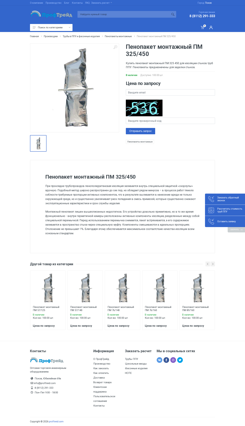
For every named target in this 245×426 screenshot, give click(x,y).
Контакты (77, 3)
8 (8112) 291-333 (202, 16)
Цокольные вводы (136, 363)
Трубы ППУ (131, 359)
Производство (54, 3)
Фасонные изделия (136, 368)
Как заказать (101, 368)
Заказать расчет (100, 2)
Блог (66, 3)
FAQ (87, 3)
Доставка (99, 377)
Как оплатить (101, 373)
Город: (205, 2)
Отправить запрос (140, 131)
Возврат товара (102, 382)
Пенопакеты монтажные (139, 141)
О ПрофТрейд (101, 359)
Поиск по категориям (50, 27)
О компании (36, 3)
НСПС (128, 373)
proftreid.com (56, 421)
